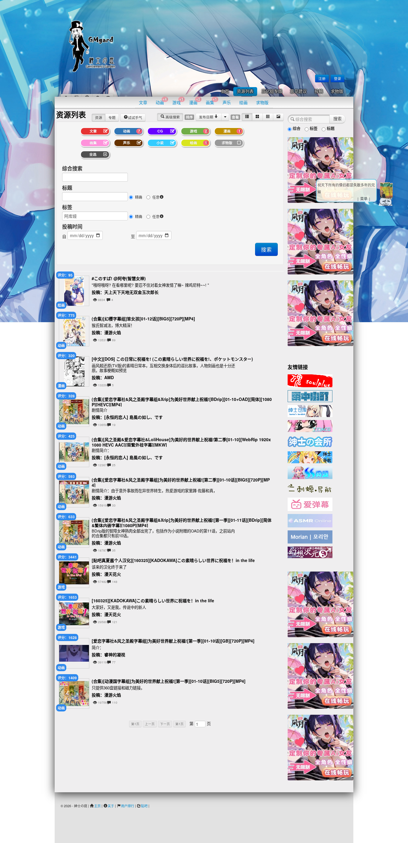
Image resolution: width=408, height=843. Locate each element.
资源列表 (245, 91)
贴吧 (144, 805)
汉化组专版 (271, 91)
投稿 (319, 91)
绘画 (243, 102)
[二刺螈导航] (310, 488)
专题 (112, 117)
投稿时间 (72, 226)
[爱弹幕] (310, 504)
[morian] (310, 536)
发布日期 (206, 116)
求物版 (337, 91)
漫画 (194, 101)
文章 (143, 102)
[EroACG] (310, 425)
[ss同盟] (310, 472)
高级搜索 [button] (172, 116)
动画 (161, 101)
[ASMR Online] (310, 520)
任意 (155, 197)
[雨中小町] (310, 396)
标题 (67, 188)
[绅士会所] (310, 441)
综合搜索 (72, 168)
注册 (322, 78)
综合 (296, 128)
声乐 (227, 102)
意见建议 (298, 91)
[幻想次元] (310, 552)
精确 (138, 197)
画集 (211, 101)
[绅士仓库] (310, 410)
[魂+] (310, 380)
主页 (225, 91)
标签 (67, 207)
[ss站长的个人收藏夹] (310, 457)
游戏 (178, 101)
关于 (111, 805)
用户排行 (127, 805)
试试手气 (135, 117)
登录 (337, 78)
